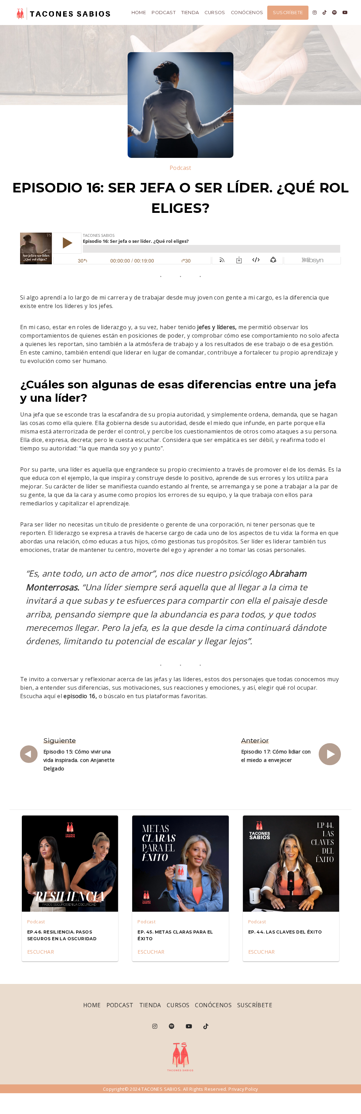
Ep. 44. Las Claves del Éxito (285, 932)
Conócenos (247, 12)
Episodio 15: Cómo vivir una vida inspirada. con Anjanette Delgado (79, 760)
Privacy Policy (243, 1089)
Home (138, 12)
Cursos (214, 12)
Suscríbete (288, 12)
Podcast (164, 12)
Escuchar (40, 951)
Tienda (190, 12)
